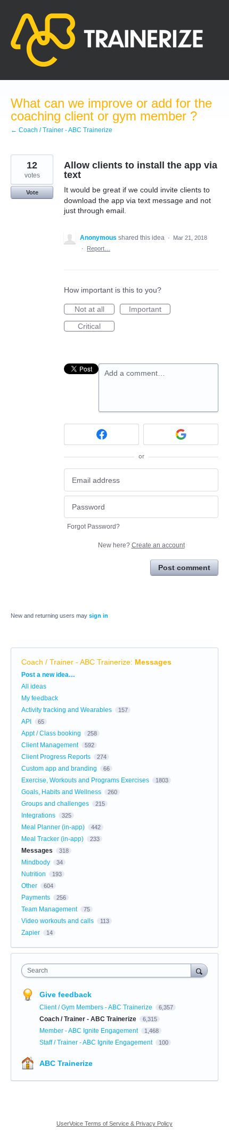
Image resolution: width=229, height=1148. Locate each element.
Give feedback (65, 994)
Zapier (30, 932)
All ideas (33, 686)
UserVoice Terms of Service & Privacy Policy (114, 1123)
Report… (98, 248)
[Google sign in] (180, 434)
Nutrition (33, 874)
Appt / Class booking (51, 733)
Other (29, 886)
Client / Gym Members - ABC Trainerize (96, 1007)
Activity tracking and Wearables (66, 710)
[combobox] (109, 970)
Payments (35, 897)
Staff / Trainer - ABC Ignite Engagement (96, 1042)
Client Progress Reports (56, 757)
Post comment (184, 567)
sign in (98, 615)
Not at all (94, 309)
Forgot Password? (93, 526)
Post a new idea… (48, 674)
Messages (153, 662)
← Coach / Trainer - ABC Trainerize (61, 130)
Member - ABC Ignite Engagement (89, 1030)
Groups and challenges (55, 803)
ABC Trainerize (66, 1063)
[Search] (199, 970)
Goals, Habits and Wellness (61, 792)
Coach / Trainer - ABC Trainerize (75, 662)
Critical (96, 327)
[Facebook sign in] (101, 434)
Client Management (49, 745)
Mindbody (35, 862)
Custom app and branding (59, 768)
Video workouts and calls (57, 921)
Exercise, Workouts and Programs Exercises (85, 780)
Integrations (38, 815)
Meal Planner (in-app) (53, 827)
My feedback (39, 698)
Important (149, 309)
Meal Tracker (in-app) (52, 839)
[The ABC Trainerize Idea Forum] (107, 40)
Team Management (49, 909)
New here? (141, 545)
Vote (32, 192)
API (26, 721)
